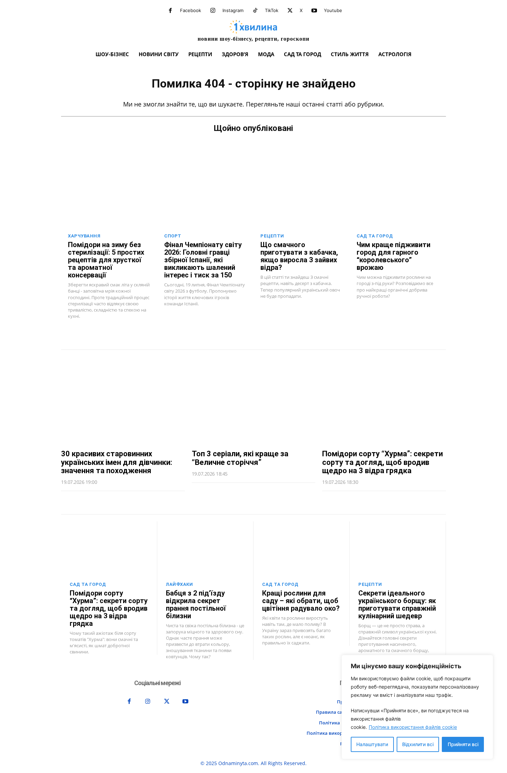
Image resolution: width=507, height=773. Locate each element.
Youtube (333, 10)
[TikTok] (255, 10)
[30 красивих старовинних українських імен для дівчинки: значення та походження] (123, 399)
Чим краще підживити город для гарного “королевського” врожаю (393, 256)
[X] (290, 10)
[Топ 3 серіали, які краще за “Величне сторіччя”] (254, 399)
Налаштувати (372, 744)
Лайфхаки (179, 584)
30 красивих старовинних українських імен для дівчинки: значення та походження (116, 462)
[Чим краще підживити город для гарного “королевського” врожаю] (398, 199)
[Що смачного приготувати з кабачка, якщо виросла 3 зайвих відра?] (301, 199)
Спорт (172, 236)
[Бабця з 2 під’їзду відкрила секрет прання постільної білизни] (205, 549)
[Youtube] (314, 10)
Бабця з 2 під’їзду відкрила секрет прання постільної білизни (196, 604)
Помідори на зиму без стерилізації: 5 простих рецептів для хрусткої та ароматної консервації (106, 260)
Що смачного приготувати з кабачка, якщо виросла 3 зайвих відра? (299, 256)
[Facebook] (170, 10)
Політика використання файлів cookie (413, 727)
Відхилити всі (418, 744)
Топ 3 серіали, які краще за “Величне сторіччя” (240, 457)
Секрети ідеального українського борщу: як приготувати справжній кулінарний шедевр (397, 604)
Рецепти (272, 236)
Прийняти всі (463, 744)
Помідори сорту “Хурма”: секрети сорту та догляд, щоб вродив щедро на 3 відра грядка (382, 462)
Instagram (232, 10)
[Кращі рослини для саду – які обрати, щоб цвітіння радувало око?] (301, 549)
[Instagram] (212, 10)
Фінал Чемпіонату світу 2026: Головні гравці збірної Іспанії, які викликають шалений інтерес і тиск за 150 (203, 260)
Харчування (84, 236)
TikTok (271, 10)
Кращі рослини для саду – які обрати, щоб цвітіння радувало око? (301, 600)
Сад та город (375, 236)
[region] (417, 707)
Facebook (190, 10)
